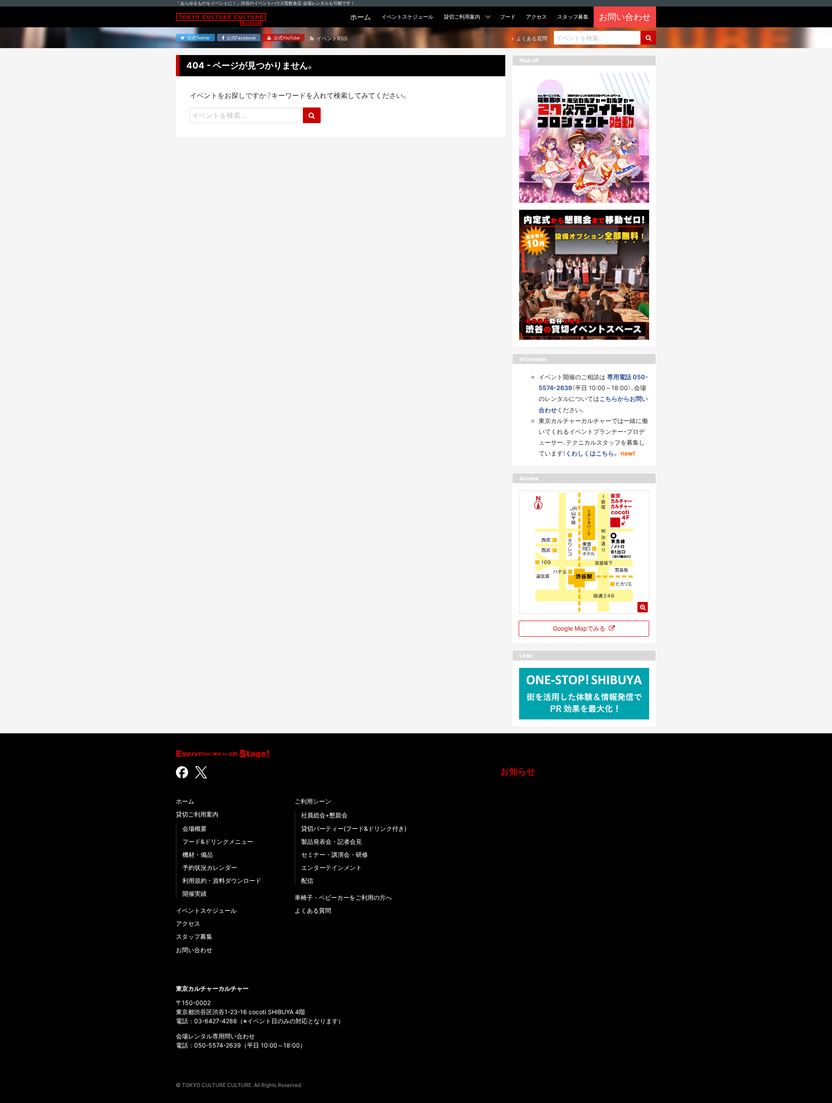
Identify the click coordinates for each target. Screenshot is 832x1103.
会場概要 (194, 828)
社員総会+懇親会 (324, 815)
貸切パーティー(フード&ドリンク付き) (353, 828)
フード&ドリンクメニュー (217, 841)
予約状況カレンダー (209, 867)
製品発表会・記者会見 (331, 841)
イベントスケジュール (206, 910)
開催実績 (194, 893)
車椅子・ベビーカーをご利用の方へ (343, 897)
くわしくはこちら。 (592, 453)
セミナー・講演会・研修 (334, 854)
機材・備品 (197, 854)
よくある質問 (313, 910)
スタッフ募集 (194, 936)
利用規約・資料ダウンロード (221, 880)
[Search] (648, 38)
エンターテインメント (331, 867)
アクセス (188, 923)
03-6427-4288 (215, 1021)
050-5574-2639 (217, 1045)
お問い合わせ (194, 949)
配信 (307, 880)
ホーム (185, 801)
